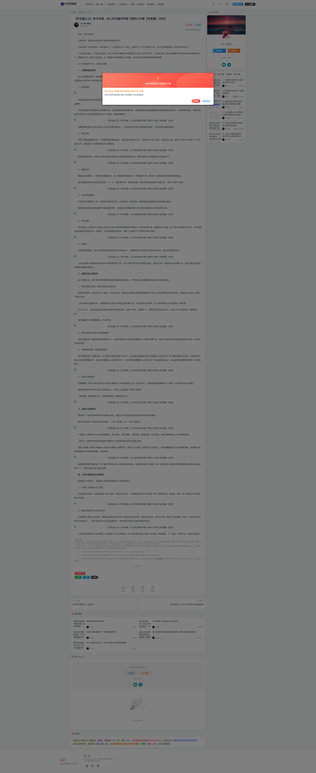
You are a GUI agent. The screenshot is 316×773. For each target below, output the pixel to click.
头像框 (195, 101)
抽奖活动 (206, 101)
